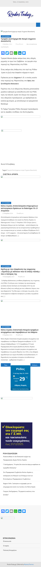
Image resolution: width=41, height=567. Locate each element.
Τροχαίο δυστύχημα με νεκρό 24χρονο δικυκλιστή (22, 170)
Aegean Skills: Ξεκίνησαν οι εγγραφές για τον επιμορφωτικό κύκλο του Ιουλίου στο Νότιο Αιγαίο (19, 485)
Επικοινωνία (7, 541)
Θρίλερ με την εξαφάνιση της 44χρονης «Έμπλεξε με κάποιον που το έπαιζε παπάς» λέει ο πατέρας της (20, 271)
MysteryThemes (29, 564)
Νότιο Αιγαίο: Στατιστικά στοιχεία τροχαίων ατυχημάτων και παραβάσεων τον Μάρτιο (19, 331)
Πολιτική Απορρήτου (10, 550)
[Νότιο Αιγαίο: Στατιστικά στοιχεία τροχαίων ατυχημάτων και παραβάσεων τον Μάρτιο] (20, 312)
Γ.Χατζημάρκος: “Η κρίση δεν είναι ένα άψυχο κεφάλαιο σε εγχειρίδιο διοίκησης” (21, 466)
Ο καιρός (6, 546)
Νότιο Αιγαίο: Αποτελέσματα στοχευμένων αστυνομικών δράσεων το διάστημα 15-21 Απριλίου (19, 208)
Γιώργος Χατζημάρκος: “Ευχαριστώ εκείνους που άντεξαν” (19, 493)
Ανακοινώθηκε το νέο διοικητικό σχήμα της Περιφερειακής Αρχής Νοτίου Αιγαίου (17, 458)
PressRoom (19, 44)
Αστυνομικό (6, 36)
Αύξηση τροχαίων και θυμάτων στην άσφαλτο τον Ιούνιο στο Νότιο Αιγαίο (36, 365)
